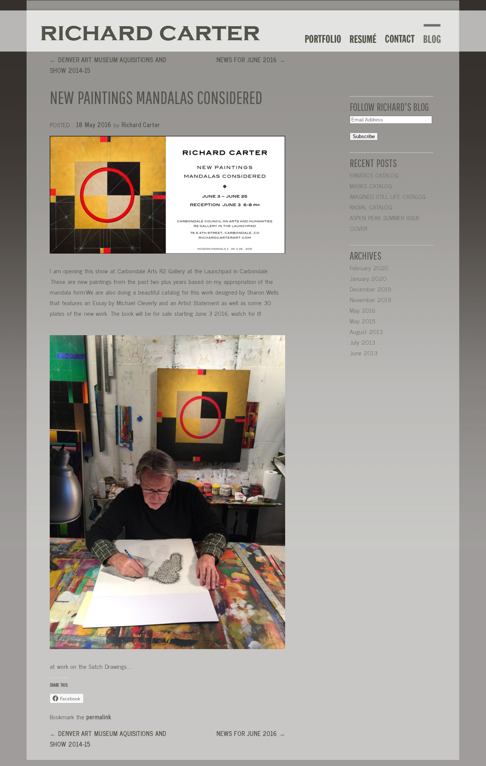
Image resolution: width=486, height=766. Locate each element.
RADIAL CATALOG (371, 207)
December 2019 (370, 289)
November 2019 (370, 299)
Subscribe (364, 136)
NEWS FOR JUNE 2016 (250, 60)
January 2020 (368, 278)
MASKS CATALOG (371, 186)
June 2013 (363, 353)
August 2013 (366, 331)
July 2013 (362, 342)
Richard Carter (141, 124)
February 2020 (369, 268)
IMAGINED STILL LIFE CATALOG (388, 196)
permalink (98, 717)
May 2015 (362, 321)
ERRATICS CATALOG (374, 175)
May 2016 (363, 310)
